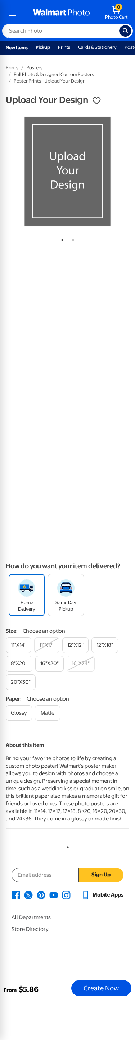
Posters (34, 67)
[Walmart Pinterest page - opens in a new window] (41, 894)
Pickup (43, 47)
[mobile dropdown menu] (12, 12)
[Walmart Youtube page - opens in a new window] (53, 894)
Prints (64, 47)
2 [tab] (71, 238)
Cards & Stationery (97, 47)
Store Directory (30, 929)
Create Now (101, 988)
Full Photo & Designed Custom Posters (54, 74)
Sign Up (101, 874)
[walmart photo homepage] (62, 12)
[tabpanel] (67, 171)
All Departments (31, 917)
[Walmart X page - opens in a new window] (28, 894)
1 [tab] (60, 238)
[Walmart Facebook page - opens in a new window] (16, 894)
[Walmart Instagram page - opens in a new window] (66, 894)
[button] (96, 101)
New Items (17, 47)
